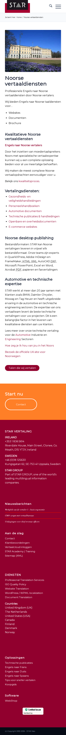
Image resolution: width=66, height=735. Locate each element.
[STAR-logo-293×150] (27, 6)
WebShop (11, 700)
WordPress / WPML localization (24, 592)
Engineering (13, 339)
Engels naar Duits (15, 671)
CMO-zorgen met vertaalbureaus (19, 515)
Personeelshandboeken (24, 206)
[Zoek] (49, 6)
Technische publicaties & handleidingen (34, 216)
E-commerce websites (23, 226)
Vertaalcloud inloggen (18, 547)
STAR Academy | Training (20, 551)
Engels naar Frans (15, 667)
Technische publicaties (19, 662)
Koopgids (10, 684)
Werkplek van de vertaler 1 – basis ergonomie (25, 509)
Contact (10, 538)
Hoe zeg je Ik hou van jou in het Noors (29, 345)
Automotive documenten (25, 211)
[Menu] (56, 6)
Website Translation (17, 588)
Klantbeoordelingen (17, 542)
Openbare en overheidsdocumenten (32, 221)
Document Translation (18, 597)
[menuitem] (49, 6)
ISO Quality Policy (15, 584)
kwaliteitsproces (29, 181)
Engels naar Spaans (17, 675)
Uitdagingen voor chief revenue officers (22, 521)
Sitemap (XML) (14, 555)
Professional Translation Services (24, 580)
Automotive (23, 334)
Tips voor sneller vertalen (20, 680)
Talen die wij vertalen (22, 367)
